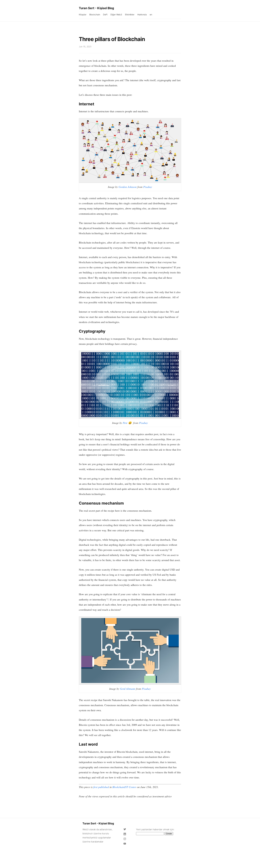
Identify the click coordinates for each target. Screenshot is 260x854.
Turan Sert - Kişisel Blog (96, 8)
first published (101, 787)
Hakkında (142, 14)
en (151, 14)
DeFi (105, 14)
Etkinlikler (129, 14)
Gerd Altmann (127, 688)
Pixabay (147, 187)
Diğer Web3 (116, 14)
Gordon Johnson (128, 187)
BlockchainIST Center (124, 787)
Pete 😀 (127, 423)
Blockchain (94, 14)
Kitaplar (82, 14)
